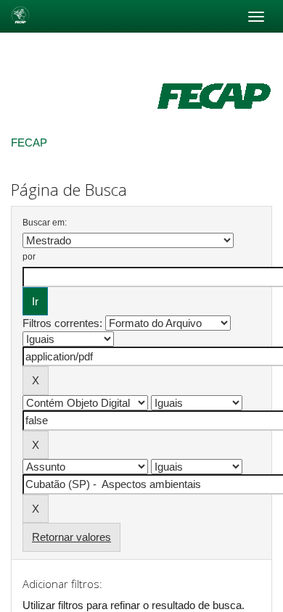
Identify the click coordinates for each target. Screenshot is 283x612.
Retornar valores (71, 537)
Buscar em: (44, 223)
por (29, 257)
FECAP (29, 142)
